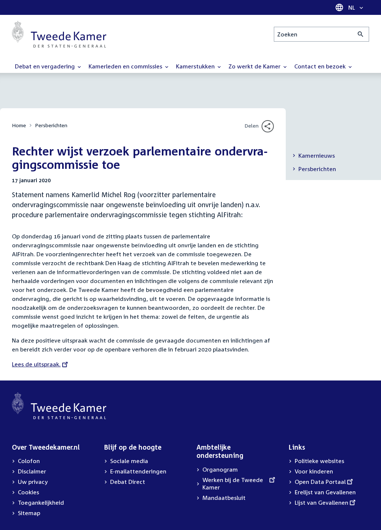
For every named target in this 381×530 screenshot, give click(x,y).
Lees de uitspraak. (36, 364)
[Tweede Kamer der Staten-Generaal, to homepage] (59, 34)
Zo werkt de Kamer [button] (255, 66)
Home (19, 125)
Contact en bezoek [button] (320, 66)
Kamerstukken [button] (196, 66)
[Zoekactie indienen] (360, 34)
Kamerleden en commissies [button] (126, 66)
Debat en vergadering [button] (45, 66)
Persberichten (51, 125)
